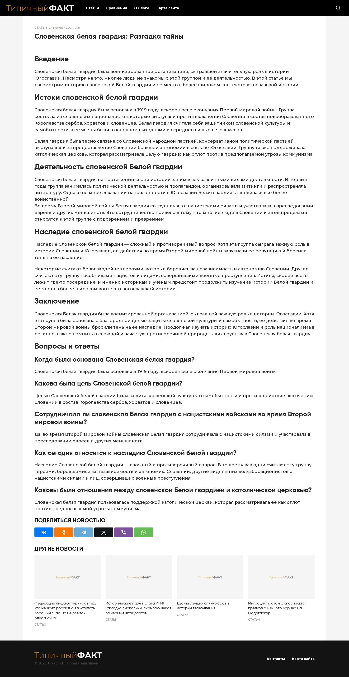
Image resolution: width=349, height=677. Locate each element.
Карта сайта (167, 8)
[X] (103, 532)
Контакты (276, 659)
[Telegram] (83, 532)
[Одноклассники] (63, 532)
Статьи (92, 8)
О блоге (141, 8)
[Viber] (123, 532)
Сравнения (116, 8)
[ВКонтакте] (43, 532)
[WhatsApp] (143, 532)
